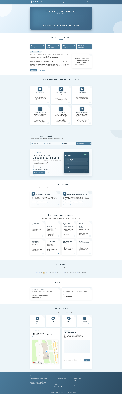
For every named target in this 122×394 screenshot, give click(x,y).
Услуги (63, 2)
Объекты (73, 2)
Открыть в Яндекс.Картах (46, 365)
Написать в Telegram (69, 323)
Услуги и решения (77, 378)
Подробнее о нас (42, 70)
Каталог (79, 2)
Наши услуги (34, 70)
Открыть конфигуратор (38, 172)
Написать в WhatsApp (84, 323)
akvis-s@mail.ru (53, 323)
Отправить (87, 360)
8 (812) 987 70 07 (37, 323)
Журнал (84, 2)
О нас (67, 2)
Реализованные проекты (79, 382)
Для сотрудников (77, 385)
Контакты (89, 2)
